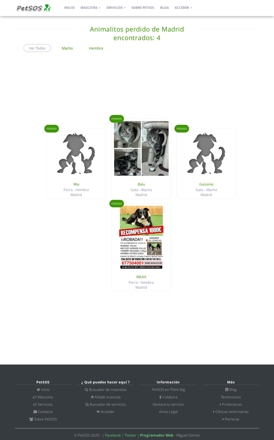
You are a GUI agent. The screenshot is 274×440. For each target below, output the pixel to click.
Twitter (130, 435)
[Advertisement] (137, 86)
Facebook (113, 435)
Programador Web (156, 435)
